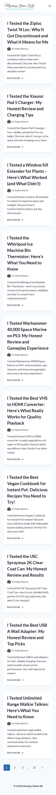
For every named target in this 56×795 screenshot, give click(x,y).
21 (34, 767)
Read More (15, 78)
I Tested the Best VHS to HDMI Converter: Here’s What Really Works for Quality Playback (27, 411)
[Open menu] (49, 6)
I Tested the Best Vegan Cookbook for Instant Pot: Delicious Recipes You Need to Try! (27, 490)
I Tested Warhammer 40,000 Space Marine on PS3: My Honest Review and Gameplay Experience (28, 336)
